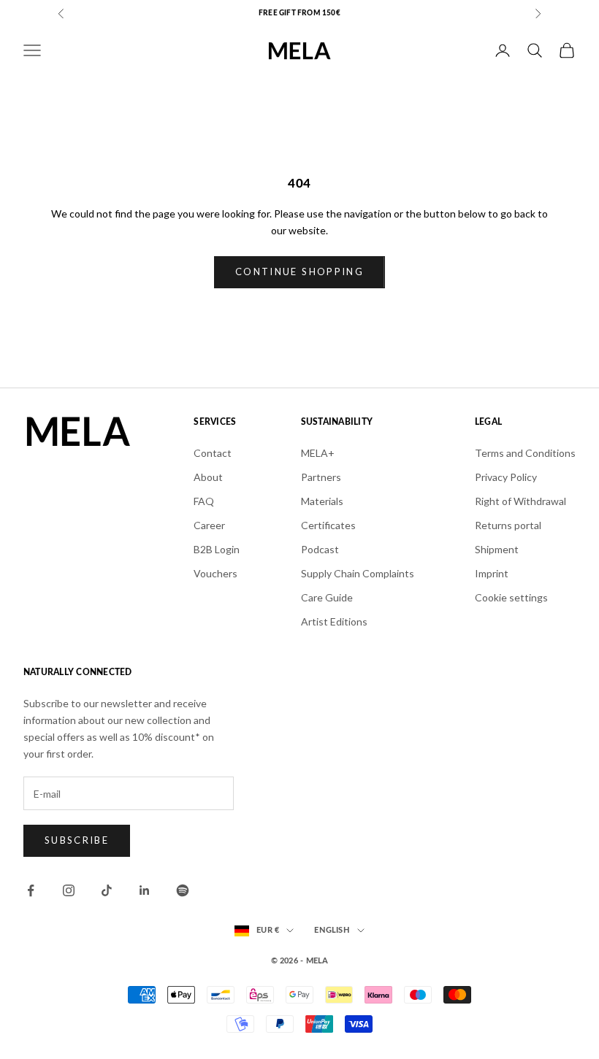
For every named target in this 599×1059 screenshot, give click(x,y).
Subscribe (77, 840)
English (332, 930)
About (208, 477)
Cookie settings (511, 597)
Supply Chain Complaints (357, 573)
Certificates (328, 525)
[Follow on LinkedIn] (144, 890)
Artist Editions (334, 621)
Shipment (497, 549)
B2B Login (217, 549)
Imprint (491, 573)
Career (209, 525)
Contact (213, 453)
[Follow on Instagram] (68, 890)
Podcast (320, 549)
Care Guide (327, 597)
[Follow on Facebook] (30, 890)
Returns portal (508, 525)
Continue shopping (299, 271)
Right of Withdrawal (520, 501)
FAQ (204, 501)
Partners (321, 477)
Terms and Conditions (525, 453)
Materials (322, 501)
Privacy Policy (506, 477)
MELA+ (318, 453)
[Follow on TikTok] (106, 890)
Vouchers (215, 573)
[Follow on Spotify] (182, 890)
